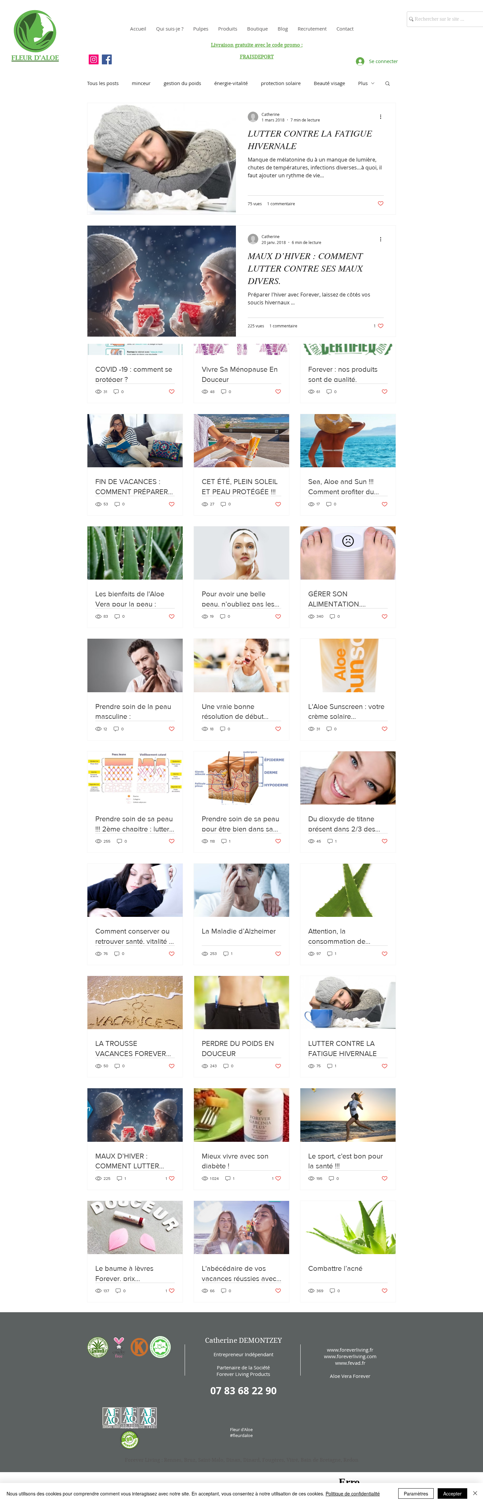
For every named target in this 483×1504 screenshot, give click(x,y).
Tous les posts (103, 83)
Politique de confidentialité (353, 1493)
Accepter (452, 1493)
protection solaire (281, 83)
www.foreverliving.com (350, 1356)
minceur (141, 83)
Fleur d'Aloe (241, 1429)
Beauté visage (329, 83)
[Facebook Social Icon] (107, 59)
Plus (363, 83)
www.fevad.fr (350, 1363)
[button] (387, 83)
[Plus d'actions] (383, 117)
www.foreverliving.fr (350, 1349)
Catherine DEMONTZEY (243, 1340)
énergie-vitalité (231, 83)
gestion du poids (182, 83)
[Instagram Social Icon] (94, 59)
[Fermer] (475, 1493)
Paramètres (416, 1493)
